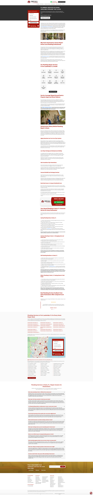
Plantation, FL (52, 486)
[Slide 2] (52, 309)
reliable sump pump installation (47, 107)
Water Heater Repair (38, 483)
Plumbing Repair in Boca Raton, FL (45, 322)
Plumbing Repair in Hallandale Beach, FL (34, 325)
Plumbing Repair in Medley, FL (32, 329)
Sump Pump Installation (45, 481)
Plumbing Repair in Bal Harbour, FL (33, 322)
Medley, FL (59, 483)
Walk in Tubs (44, 482)
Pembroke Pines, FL (60, 485)
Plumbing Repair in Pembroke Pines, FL (46, 330)
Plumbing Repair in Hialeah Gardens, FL (59, 325)
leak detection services (45, 56)
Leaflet (64, 357)
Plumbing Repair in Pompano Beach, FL (33, 332)
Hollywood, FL (49, 228)
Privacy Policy (29, 481)
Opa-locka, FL (52, 485)
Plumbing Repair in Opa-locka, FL (32, 330)
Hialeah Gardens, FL (60, 481)
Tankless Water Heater (38, 482)
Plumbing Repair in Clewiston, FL (58, 322)
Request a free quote (45, 17)
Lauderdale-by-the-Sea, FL (61, 482)
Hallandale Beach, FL (52, 266)
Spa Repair (37, 481)
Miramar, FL (59, 484)
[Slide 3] (53, 309)
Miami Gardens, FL (52, 484)
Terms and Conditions (30, 482)
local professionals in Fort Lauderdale (47, 26)
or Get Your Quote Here (58, 204)
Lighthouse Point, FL (53, 483)
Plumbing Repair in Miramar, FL (57, 329)
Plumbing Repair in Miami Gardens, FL (46, 329)
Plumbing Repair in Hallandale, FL (45, 325)
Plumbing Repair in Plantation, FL (58, 330)
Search (63, 466)
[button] (46, 351)
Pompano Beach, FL (60, 486)
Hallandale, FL (52, 481)
